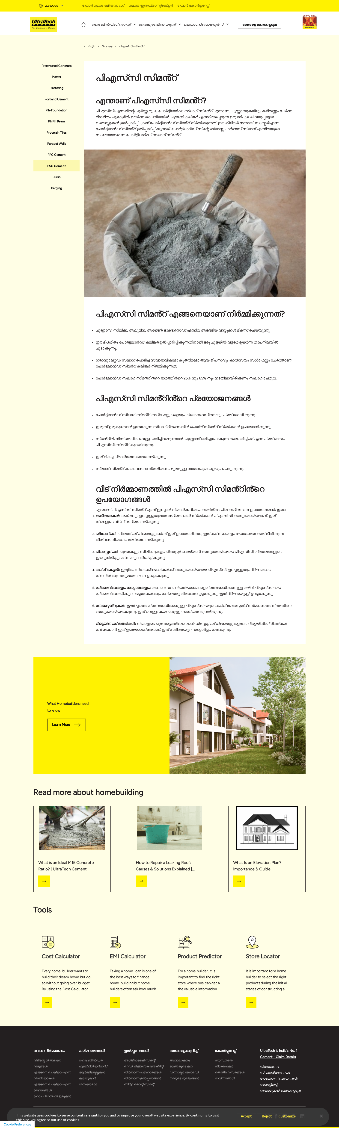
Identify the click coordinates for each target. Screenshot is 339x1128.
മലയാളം (51, 6)
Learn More (61, 724)
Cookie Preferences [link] (17, 1124)
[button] (321, 1116)
